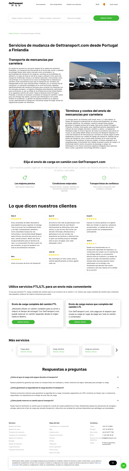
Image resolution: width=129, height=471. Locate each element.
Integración (52, 444)
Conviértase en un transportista (59, 426)
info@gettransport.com (109, 438)
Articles (51, 441)
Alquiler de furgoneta (15, 444)
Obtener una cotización (74, 4)
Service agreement (55, 447)
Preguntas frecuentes (56, 435)
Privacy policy (53, 449)
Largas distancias (14, 447)
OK (113, 463)
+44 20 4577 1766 (108, 432)
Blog (50, 429)
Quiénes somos (54, 432)
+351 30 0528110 (107, 429)
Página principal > (14, 33)
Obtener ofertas (106, 18)
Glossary (52, 438)
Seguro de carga (54, 452)
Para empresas (40, 4)
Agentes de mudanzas (16, 438)
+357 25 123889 (107, 426)
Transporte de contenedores (17, 435)
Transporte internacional (16, 449)
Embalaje (11, 441)
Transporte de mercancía (16, 432)
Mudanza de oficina (15, 426)
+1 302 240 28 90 (107, 435)
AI (123, 465)
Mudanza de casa (14, 429)
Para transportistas (56, 4)
